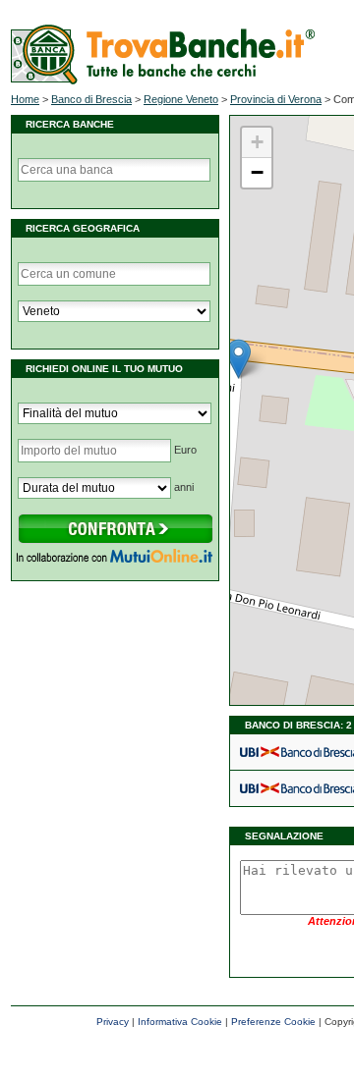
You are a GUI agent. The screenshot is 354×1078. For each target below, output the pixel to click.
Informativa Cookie (180, 1021)
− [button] (257, 172)
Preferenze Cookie (273, 1021)
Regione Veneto (181, 99)
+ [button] (257, 142)
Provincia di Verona (276, 99)
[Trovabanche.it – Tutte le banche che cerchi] (163, 80)
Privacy (112, 1021)
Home (25, 99)
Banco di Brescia (91, 99)
